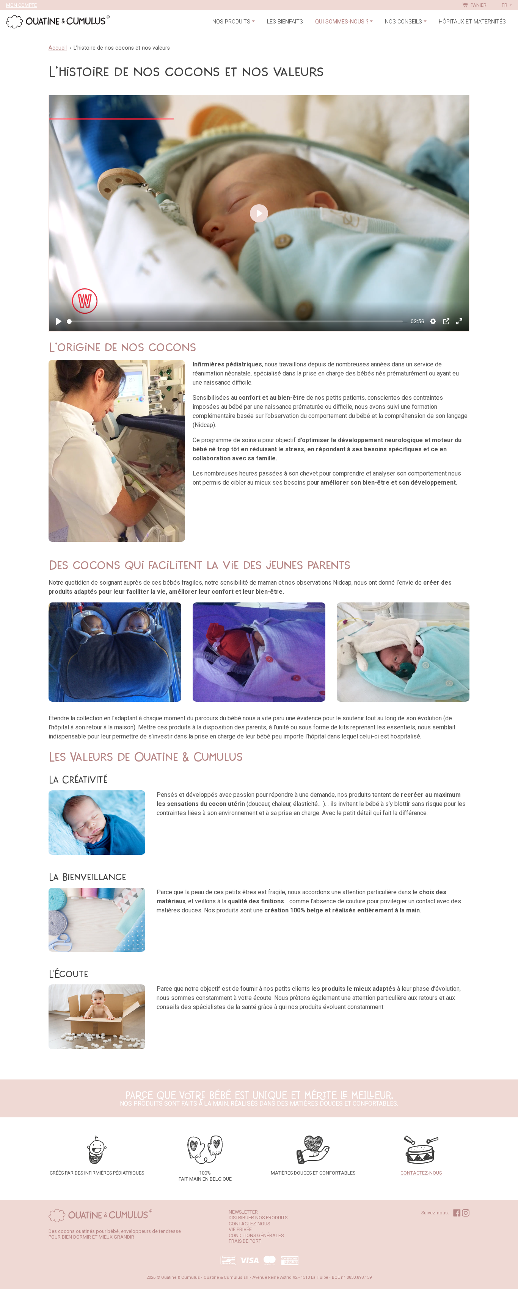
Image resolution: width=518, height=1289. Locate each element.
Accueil (58, 48)
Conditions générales (256, 1235)
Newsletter (243, 1212)
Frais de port (245, 1241)
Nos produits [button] (231, 22)
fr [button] (505, 5)
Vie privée (240, 1229)
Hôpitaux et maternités (472, 22)
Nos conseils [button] (403, 22)
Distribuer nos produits (258, 1217)
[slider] (235, 321)
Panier (478, 5)
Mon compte (21, 5)
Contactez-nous (249, 1223)
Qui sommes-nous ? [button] (342, 22)
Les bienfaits (285, 22)
